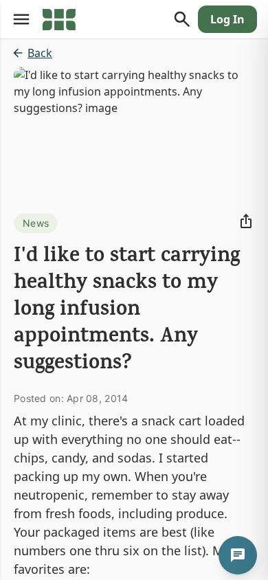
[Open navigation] (21, 19)
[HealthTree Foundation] (59, 19)
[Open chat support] (238, 555)
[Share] (246, 221)
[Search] (182, 19)
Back (39, 52)
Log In (227, 19)
